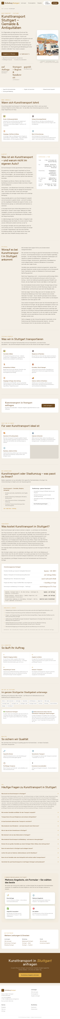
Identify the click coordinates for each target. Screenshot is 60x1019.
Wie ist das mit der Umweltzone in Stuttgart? (30, 830)
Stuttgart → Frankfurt (27, 945)
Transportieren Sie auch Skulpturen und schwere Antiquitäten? (30, 817)
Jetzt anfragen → (48, 405)
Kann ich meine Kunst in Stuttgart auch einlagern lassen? (30, 848)
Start (2, 8)
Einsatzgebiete (31, 3)
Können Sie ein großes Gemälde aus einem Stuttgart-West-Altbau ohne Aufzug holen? (30, 844)
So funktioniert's (25, 54)
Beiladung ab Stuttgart (27, 941)
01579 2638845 (47, 3)
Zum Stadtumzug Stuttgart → (41, 503)
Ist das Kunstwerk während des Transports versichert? (30, 821)
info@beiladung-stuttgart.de (12, 999)
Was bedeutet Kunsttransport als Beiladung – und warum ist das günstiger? (30, 839)
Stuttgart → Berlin (26, 943)
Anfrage (55, 3)
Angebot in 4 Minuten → (10, 54)
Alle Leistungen (7, 941)
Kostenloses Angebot (45, 943)
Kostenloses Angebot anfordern (30, 975)
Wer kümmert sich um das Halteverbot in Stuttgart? (30, 835)
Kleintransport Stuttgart (10, 943)
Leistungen (23, 3)
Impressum (33, 1007)
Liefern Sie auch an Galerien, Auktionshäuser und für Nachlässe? (30, 853)
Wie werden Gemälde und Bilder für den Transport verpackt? (30, 812)
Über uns (3, 1009)
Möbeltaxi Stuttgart (9, 945)
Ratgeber (39, 3)
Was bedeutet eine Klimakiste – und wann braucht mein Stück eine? (30, 826)
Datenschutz (34, 1009)
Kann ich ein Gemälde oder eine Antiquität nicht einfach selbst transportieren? (30, 857)
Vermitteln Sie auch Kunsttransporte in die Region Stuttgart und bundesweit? (30, 862)
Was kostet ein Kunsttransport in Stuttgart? (30, 793)
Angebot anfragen (35, 996)
